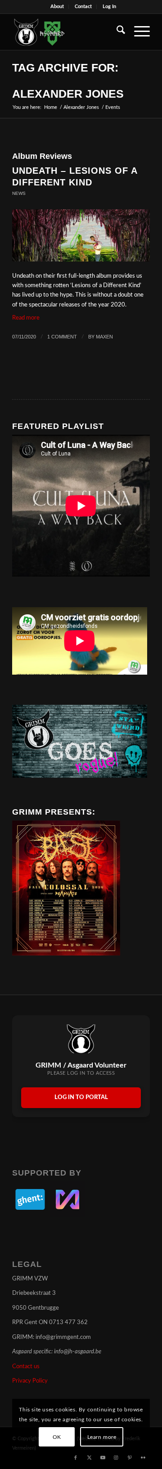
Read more (26, 318)
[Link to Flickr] (143, 1457)
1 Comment (62, 336)
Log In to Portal (81, 1097)
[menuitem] (57, 7)
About (57, 6)
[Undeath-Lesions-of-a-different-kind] (81, 235)
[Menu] (137, 32)
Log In (109, 6)
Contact (83, 6)
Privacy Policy (30, 1381)
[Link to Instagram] (116, 1457)
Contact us (26, 1367)
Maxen (104, 336)
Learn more (102, 1437)
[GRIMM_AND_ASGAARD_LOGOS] (67, 32)
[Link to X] (89, 1457)
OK (57, 1437)
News (19, 193)
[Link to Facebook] (75, 1457)
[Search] (116, 32)
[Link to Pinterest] (129, 1457)
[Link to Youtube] (102, 1457)
